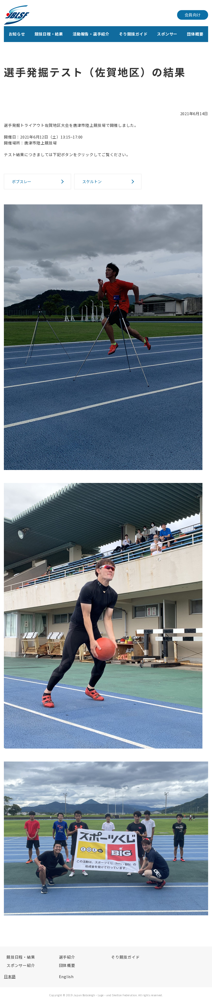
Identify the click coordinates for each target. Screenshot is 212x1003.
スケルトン (92, 181)
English (66, 976)
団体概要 (195, 34)
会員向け (193, 14)
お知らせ (17, 34)
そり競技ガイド (133, 34)
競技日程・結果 (49, 34)
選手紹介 (67, 957)
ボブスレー (21, 181)
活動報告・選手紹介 (91, 34)
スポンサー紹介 (20, 965)
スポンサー (167, 34)
